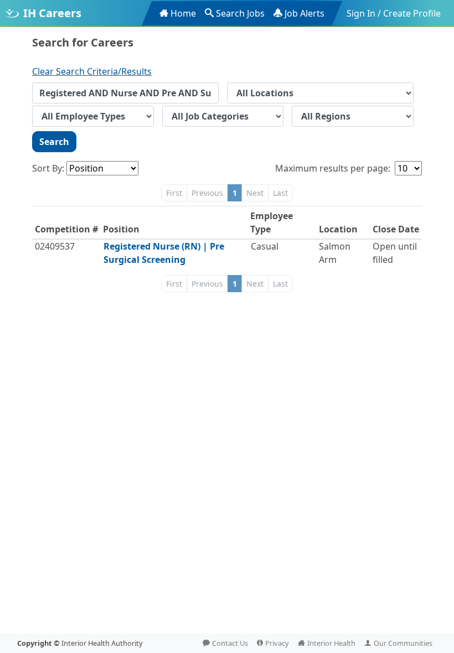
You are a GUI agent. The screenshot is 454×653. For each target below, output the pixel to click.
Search (54, 142)
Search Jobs (240, 13)
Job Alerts (304, 13)
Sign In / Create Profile (394, 13)
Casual (264, 246)
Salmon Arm (334, 253)
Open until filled (395, 253)
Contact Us (230, 643)
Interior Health (331, 643)
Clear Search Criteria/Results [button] (92, 71)
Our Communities (403, 643)
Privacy (277, 643)
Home (183, 13)
